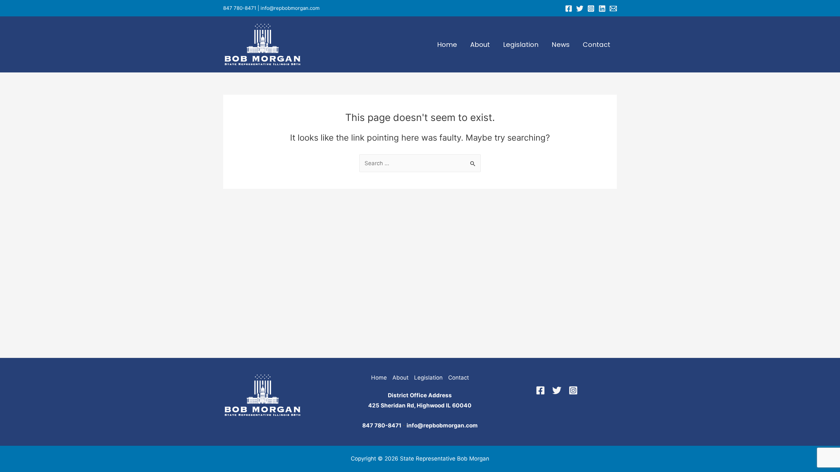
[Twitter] (579, 8)
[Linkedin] (602, 8)
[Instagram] (591, 8)
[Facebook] (568, 8)
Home (447, 44)
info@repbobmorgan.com (290, 8)
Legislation (520, 44)
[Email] (613, 8)
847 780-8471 (239, 8)
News (561, 44)
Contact (596, 44)
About (480, 44)
